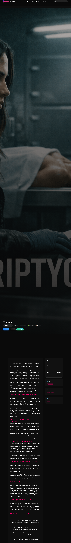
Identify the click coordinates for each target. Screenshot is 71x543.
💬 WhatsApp (20, 329)
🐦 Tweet (12, 329)
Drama (49, 392)
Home (24, 1)
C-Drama (28, 1)
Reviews (7, 7)
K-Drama (37, 1)
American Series (43, 1)
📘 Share (6, 329)
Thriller (53, 392)
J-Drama (33, 1)
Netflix (49, 401)
